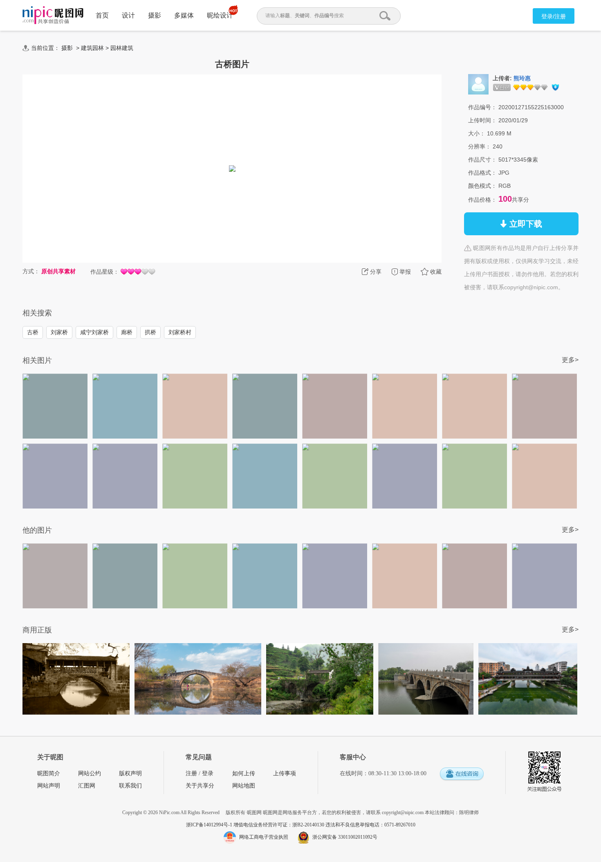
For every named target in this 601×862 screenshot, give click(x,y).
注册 (191, 773)
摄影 (154, 15)
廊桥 (126, 332)
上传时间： (482, 120)
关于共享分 (200, 786)
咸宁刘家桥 (94, 332)
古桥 (32, 332)
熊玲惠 (522, 78)
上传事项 (284, 773)
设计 (128, 15)
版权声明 (130, 773)
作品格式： (482, 172)
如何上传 (243, 773)
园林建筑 (121, 48)
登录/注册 (553, 16)
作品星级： (104, 271)
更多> (570, 359)
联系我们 (130, 786)
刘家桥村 (179, 332)
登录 (207, 773)
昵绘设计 (220, 15)
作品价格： (482, 199)
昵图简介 (48, 773)
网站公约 (89, 773)
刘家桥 (59, 332)
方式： (31, 271)
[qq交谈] (462, 774)
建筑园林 (92, 48)
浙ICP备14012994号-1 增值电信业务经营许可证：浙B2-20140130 (255, 825)
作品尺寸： (482, 159)
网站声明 (48, 786)
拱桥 (150, 332)
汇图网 (86, 786)
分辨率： (479, 146)
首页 (102, 15)
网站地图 (243, 786)
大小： (476, 133)
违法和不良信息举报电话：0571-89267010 (370, 825)
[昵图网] (52, 15)
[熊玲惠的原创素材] (478, 84)
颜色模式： (482, 185)
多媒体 (184, 15)
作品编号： (482, 107)
